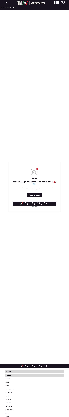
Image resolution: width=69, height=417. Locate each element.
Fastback (8, 399)
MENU (6, 4)
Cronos (8, 403)
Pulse (7, 396)
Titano (7, 378)
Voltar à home (34, 195)
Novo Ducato (9, 410)
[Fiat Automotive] (31, 3)
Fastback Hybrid (10, 389)
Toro (7, 385)
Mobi (6, 413)
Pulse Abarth (9, 392)
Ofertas (8, 371)
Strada (7, 382)
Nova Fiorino (9, 406)
